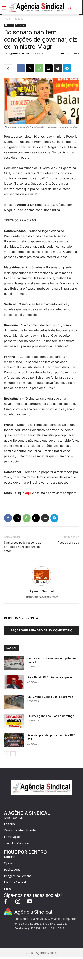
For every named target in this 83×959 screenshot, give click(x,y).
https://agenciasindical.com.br (42, 596)
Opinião (9, 863)
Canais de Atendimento (20, 830)
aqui (28, 493)
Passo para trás (68, 542)
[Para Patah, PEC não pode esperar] (14, 682)
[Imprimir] (58, 68)
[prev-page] (6, 753)
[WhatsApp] (39, 68)
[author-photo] (41, 585)
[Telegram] (67, 68)
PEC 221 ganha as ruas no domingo (50, 716)
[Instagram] (18, 902)
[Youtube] (30, 902)
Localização (12, 837)
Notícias (18, 18)
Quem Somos (13, 817)
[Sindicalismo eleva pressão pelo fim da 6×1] (14, 663)
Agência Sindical (19, 53)
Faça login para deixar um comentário (41, 630)
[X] (30, 68)
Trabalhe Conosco (16, 843)
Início (7, 18)
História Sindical (15, 882)
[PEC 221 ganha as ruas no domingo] (14, 721)
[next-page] (13, 753)
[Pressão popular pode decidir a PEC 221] (14, 740)
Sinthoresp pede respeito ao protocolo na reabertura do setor (23, 547)
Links (7, 889)
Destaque (20, 25)
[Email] (49, 68)
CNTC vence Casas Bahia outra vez (50, 696)
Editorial (9, 824)
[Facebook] (21, 68)
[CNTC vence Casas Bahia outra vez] (14, 702)
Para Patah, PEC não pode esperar (49, 677)
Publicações (12, 869)
